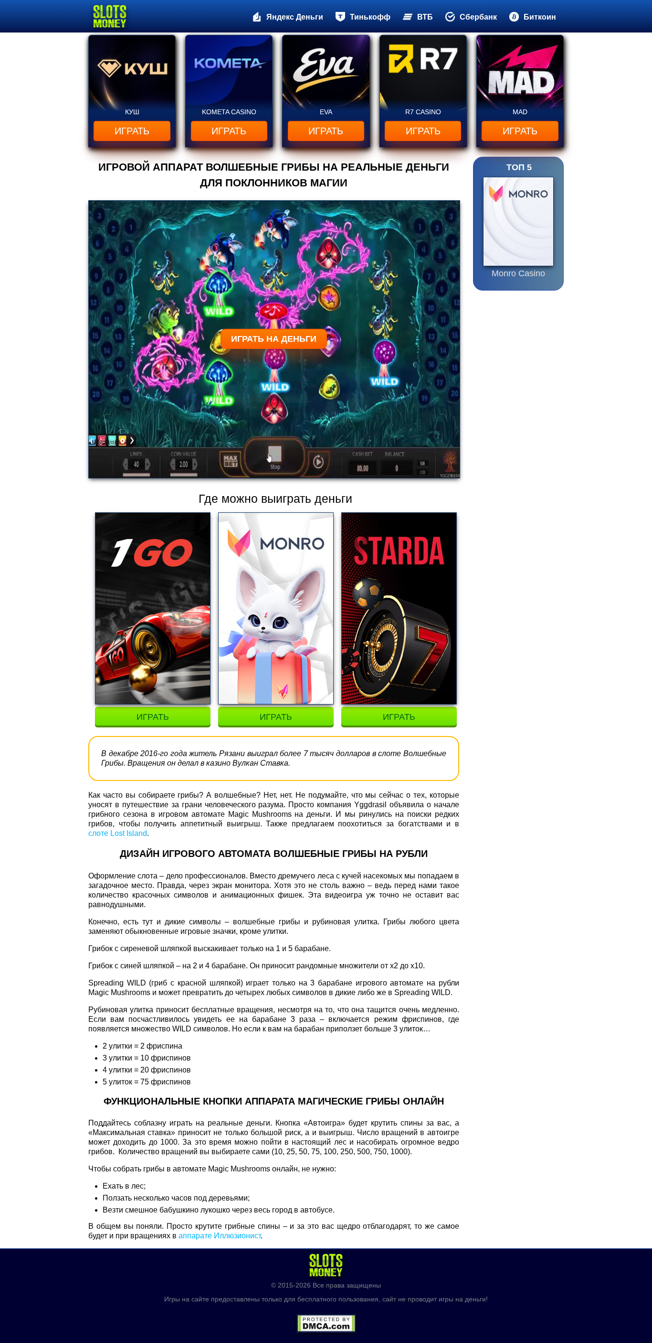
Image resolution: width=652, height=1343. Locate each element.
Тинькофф (370, 17)
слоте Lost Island (117, 833)
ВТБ (425, 17)
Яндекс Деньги (294, 17)
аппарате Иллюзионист (220, 1236)
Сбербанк (478, 17)
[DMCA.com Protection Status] (326, 1320)
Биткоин (540, 17)
